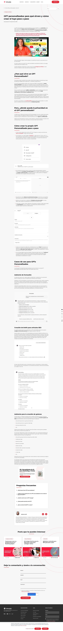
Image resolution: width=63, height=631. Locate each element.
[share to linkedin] (61, 309)
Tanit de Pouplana (54, 557)
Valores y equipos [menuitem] (23, 613)
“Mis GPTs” (31, 135)
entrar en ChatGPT (19, 133)
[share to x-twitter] (61, 313)
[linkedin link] (43, 514)
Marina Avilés (17, 557)
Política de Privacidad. (51, 621)
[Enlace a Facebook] (9, 613)
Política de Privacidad (25, 591)
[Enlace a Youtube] (4, 613)
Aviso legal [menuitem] (34, 612)
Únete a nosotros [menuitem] (23, 615)
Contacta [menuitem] (22, 618)
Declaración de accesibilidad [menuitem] (37, 616)
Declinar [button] (45, 628)
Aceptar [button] (37, 628)
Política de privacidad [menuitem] (36, 610)
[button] (31, 490)
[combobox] (51, 9)
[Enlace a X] (11, 613)
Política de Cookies (23, 625)
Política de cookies (35, 618)
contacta (55, 1)
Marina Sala (36, 557)
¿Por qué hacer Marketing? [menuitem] (24, 610)
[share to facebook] (61, 311)
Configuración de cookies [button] (30, 628)
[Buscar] (58, 9)
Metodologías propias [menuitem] (24, 612)
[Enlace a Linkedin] (7, 613)
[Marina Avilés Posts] (46, 514)
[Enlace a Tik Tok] (12, 613)
